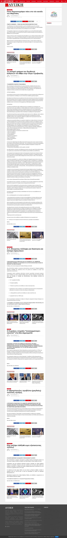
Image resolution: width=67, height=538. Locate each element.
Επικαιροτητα (22, 1)
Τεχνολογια (51, 1)
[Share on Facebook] (13, 21)
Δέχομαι (57, 536)
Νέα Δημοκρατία (16, 365)
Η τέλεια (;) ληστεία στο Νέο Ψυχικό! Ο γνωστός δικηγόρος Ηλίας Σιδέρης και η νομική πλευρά (25, 63)
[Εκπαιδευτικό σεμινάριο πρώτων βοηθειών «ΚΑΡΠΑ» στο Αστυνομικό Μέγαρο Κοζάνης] (12, 320)
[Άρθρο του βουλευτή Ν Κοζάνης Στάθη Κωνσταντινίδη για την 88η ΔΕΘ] (12, 379)
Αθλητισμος (45, 1)
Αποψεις (57, 1)
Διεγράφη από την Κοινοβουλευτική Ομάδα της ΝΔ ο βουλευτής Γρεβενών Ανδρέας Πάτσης (37, 382)
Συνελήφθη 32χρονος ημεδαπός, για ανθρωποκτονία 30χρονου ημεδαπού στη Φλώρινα (37, 322)
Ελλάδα (11, 46)
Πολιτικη (28, 1)
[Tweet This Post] (19, 21)
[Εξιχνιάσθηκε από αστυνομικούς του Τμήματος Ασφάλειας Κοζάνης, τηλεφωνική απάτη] (25, 320)
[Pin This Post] (25, 21)
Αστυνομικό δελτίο (16, 480)
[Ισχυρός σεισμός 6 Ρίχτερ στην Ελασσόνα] (12, 60)
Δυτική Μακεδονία (15, 15)
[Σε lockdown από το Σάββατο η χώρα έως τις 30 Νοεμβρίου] (38, 60)
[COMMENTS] (37, 21)
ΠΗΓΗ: (8, 44)
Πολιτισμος (39, 1)
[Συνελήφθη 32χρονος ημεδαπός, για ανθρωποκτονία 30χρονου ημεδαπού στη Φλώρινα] (38, 320)
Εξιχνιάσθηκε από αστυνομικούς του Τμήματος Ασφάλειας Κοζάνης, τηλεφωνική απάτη (25, 322)
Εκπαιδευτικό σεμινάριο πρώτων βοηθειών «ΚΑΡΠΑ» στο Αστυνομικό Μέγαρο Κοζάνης (12, 322)
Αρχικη (16, 1)
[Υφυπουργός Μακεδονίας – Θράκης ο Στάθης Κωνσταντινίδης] (25, 379)
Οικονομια (33, 1)
